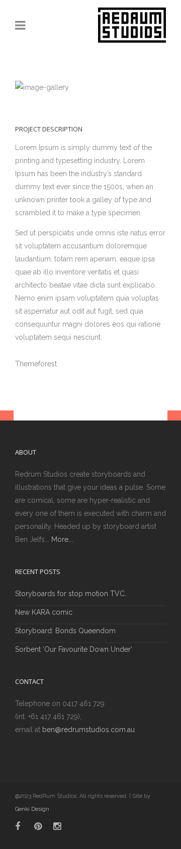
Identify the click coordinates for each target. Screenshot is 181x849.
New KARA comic (43, 612)
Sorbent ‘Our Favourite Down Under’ (73, 649)
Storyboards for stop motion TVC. (70, 594)
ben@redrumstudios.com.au (88, 730)
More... (62, 539)
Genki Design (32, 809)
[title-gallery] (90, 87)
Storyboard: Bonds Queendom (65, 631)
